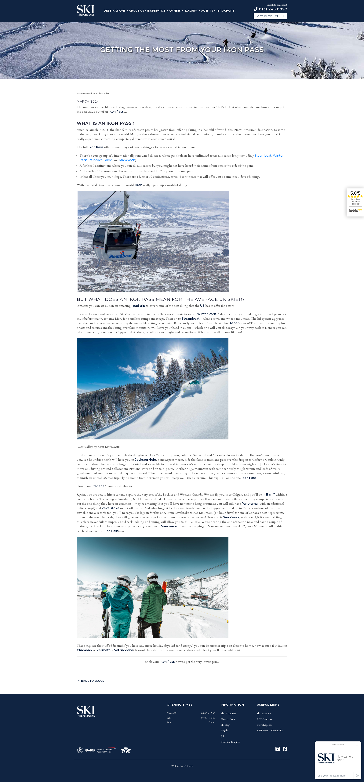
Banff (270, 494)
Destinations (115, 10)
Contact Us (277, 730)
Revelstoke (110, 508)
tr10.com (188, 766)
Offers (175, 10)
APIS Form (262, 730)
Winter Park (206, 314)
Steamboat (262, 155)
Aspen (235, 323)
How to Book (228, 719)
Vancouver (169, 526)
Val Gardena (123, 650)
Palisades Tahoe (101, 160)
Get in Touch (268, 16)
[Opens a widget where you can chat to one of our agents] (338, 760)
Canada (98, 486)
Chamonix (84, 650)
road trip (138, 305)
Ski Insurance (264, 713)
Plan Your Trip (228, 713)
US (202, 305)
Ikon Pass (116, 111)
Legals (224, 730)
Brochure (225, 10)
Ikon (138, 185)
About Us (136, 10)
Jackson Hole (145, 459)
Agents (207, 10)
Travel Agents (264, 725)
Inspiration (156, 10)
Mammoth (127, 160)
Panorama (250, 503)
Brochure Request (230, 742)
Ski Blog (225, 725)
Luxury (191, 10)
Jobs (223, 736)
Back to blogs (92, 680)
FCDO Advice (265, 719)
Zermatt (103, 650)
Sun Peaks (231, 517)
